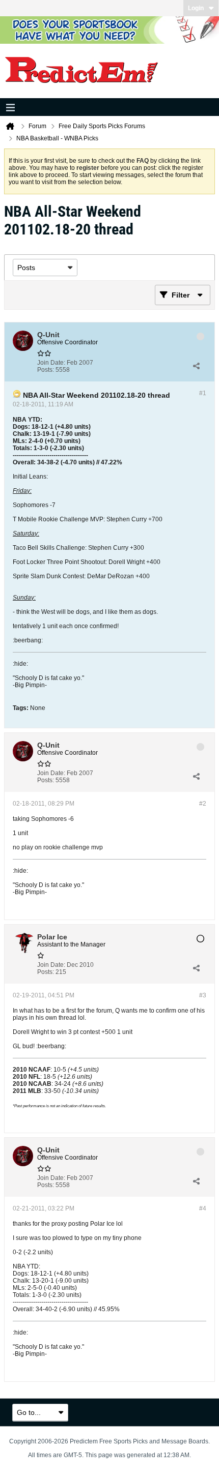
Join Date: (51, 362)
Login (196, 8)
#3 (202, 995)
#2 (202, 803)
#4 (202, 1208)
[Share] (196, 366)
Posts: (45, 369)
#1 (202, 393)
